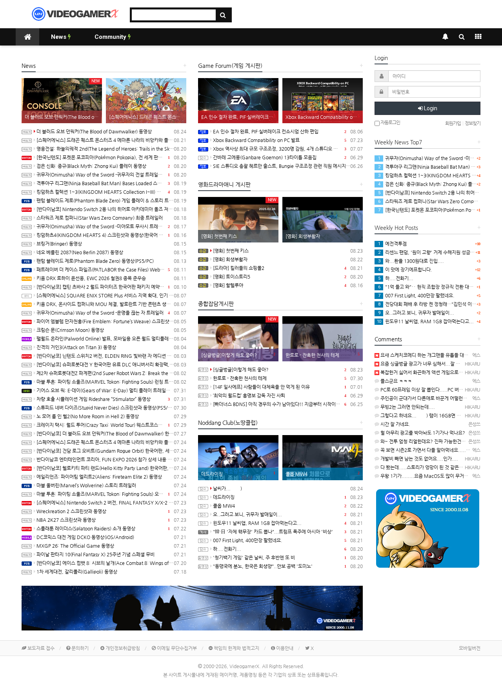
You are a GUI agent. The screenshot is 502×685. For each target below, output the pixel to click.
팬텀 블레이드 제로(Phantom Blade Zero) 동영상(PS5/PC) (111, 261)
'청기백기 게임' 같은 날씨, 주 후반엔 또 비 (288, 557)
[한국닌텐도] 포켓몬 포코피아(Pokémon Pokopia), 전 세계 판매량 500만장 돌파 (111, 157)
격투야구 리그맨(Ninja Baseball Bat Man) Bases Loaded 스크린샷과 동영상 (111, 183)
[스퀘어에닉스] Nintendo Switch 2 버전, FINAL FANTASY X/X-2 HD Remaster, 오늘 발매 (111, 502)
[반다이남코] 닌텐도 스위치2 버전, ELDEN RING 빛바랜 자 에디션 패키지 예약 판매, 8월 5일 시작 (111, 356)
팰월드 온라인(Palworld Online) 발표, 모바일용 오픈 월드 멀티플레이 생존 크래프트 (111, 338)
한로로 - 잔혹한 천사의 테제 (288, 378)
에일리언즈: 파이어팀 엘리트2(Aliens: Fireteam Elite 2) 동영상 (111, 476)
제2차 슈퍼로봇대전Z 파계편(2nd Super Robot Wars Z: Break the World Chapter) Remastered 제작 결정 (111, 373)
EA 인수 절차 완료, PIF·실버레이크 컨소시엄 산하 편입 (288, 131)
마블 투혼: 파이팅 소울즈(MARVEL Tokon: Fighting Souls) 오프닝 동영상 (111, 494)
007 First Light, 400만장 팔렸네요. (288, 540)
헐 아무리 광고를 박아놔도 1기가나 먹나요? (422, 432)
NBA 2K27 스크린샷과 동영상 (111, 520)
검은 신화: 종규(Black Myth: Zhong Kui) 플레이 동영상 (111, 166)
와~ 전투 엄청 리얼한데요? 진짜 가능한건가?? (425, 441)
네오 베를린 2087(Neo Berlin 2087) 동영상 (111, 252)
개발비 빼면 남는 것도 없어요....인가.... (418, 458)
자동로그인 (390, 122)
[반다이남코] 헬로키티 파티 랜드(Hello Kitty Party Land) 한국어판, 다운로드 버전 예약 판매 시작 (111, 468)
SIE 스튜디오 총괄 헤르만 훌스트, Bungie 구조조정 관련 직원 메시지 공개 (288, 166)
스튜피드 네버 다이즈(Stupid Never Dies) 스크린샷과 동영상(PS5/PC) (111, 407)
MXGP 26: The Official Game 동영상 (111, 545)
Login (430, 108)
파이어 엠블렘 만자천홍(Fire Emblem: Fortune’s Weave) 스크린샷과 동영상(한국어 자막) (111, 321)
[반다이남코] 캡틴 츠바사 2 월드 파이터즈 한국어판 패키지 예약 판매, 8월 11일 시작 (111, 287)
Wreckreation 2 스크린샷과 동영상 (111, 511)
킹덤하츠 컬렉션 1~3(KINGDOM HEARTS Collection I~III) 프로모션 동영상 (111, 192)
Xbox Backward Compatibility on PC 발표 (288, 140)
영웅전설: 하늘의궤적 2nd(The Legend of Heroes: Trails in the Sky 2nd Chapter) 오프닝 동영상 (111, 148)
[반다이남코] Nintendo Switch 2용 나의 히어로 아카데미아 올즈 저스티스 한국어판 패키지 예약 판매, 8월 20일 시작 (111, 209)
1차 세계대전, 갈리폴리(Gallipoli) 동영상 (111, 571)
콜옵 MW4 (288, 505)
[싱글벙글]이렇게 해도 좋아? (288, 369)
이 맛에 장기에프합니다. (405, 269)
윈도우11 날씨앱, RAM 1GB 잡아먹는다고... (288, 523)
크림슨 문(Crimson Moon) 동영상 (111, 330)
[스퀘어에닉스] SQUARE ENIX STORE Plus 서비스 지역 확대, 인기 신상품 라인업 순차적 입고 (111, 295)
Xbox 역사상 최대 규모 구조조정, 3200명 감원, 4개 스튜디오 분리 (288, 148)
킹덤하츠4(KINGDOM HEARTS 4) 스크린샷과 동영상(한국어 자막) (111, 235)
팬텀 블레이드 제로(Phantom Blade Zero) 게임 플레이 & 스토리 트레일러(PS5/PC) (111, 200)
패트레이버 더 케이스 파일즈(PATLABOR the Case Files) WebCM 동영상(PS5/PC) (111, 269)
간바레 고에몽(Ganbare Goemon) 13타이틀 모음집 (288, 157)
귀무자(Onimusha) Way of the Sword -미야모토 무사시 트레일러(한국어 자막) (111, 226)
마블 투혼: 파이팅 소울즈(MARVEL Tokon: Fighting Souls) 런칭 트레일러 (111, 381)
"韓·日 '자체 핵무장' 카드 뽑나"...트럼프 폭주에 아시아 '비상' (288, 531)
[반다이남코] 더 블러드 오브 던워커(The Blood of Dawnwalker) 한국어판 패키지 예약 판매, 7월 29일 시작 (111, 433)
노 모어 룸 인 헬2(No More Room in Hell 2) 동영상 (111, 416)
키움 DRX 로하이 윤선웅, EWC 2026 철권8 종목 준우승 (111, 278)
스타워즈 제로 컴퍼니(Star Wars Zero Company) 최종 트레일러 (111, 217)
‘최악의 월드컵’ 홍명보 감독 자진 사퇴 (288, 395)
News (59, 36)
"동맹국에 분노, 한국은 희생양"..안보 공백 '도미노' (288, 566)
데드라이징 (288, 497)
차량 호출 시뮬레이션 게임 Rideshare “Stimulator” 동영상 (111, 399)
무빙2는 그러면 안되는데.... (407, 407)
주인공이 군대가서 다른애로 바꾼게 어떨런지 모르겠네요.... (437, 398)
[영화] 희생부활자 (288, 259)
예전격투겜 (392, 243)
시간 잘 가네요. (394, 424)
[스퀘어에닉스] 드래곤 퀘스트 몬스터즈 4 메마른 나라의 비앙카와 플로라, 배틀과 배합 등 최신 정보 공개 (111, 442)
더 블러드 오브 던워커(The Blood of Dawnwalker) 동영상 (111, 131)
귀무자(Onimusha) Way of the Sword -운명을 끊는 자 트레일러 (111, 312)
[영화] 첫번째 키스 (288, 250)
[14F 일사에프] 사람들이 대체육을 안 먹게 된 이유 (288, 387)
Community (111, 36)
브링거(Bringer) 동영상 (111, 243)
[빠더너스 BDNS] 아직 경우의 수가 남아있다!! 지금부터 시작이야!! (288, 404)
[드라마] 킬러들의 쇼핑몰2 (288, 268)
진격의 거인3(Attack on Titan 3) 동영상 (111, 347)
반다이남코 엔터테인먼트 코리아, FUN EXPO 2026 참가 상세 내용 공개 (111, 459)
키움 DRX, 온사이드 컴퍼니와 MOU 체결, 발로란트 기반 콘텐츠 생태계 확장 (111, 304)
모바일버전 (469, 648)
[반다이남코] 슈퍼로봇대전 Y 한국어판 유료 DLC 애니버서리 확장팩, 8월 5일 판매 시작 (111, 364)
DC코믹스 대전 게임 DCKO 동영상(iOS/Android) (111, 537)
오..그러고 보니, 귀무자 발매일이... (288, 514)
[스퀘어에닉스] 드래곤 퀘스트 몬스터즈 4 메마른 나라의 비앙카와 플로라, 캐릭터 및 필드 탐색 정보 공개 (111, 140)
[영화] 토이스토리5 (288, 276)
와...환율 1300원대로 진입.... (411, 261)
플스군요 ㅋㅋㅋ (395, 381)
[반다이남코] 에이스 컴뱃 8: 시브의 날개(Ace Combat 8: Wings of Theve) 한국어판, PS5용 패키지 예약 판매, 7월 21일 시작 (111, 563)
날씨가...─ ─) (288, 488)
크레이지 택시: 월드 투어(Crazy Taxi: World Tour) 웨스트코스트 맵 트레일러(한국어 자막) (111, 425)
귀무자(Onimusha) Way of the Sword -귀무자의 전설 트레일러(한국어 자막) (111, 174)
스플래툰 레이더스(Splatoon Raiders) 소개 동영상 (111, 528)
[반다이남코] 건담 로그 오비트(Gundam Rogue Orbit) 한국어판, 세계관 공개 (111, 451)
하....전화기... (288, 549)
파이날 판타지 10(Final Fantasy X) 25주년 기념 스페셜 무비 (111, 554)
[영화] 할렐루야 (288, 285)
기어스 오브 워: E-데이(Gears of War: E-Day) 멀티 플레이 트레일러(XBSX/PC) (111, 390)
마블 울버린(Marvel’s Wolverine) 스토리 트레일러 (111, 485)
